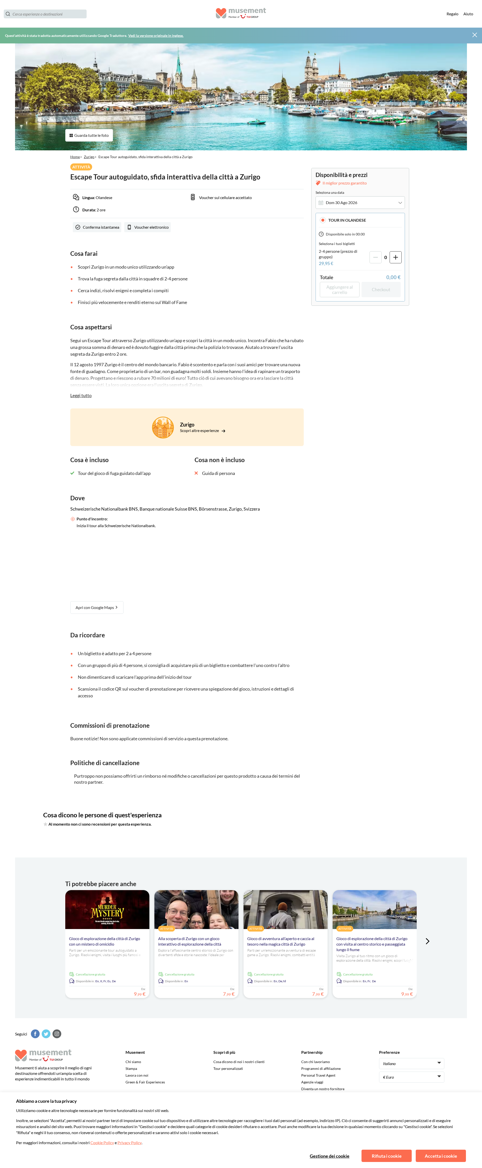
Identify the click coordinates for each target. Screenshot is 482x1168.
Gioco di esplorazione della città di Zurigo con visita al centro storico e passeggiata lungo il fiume (371, 944)
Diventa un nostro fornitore (322, 1089)
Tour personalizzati (228, 1068)
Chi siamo (133, 1062)
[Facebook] (35, 1033)
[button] (360, 220)
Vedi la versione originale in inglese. (156, 35)
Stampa (131, 1068)
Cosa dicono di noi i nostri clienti (239, 1062)
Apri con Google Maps (95, 607)
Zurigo (89, 157)
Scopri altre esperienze (200, 430)
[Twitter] (45, 1033)
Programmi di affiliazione (321, 1068)
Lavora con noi (137, 1075)
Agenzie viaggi (312, 1082)
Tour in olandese (347, 220)
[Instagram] (56, 1033)
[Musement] (241, 14)
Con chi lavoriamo (315, 1062)
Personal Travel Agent (318, 1075)
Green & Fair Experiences (145, 1082)
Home (75, 157)
